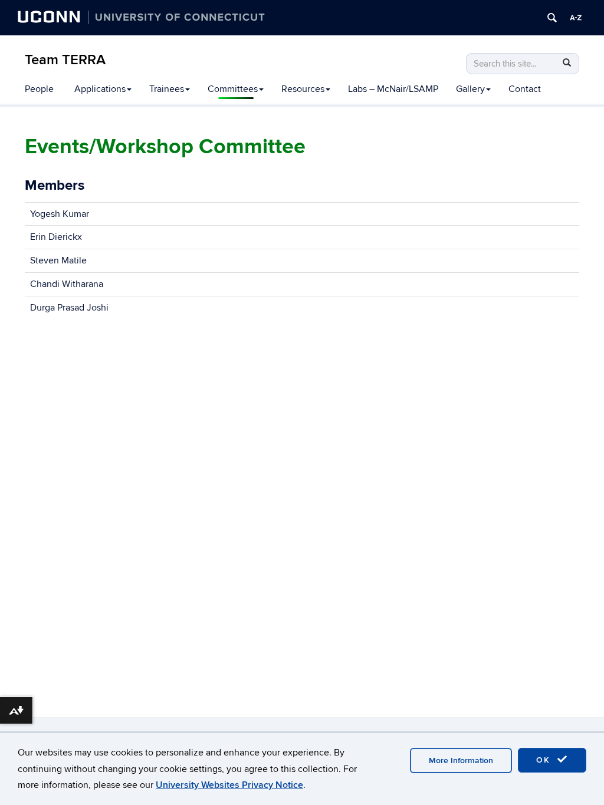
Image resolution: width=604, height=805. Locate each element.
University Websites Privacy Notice (229, 785)
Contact (524, 89)
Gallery (470, 89)
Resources (302, 89)
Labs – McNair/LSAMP (393, 89)
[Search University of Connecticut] (552, 17)
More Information (461, 760)
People (39, 89)
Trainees (166, 89)
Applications (100, 89)
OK (545, 760)
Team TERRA (65, 59)
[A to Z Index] (575, 17)
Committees (233, 89)
